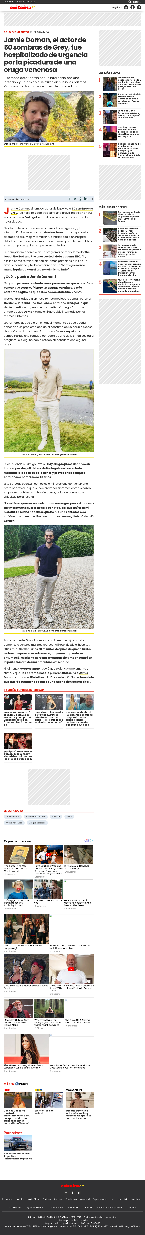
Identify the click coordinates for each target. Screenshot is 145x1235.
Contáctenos (56, 1207)
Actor (69, 816)
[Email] (91, 199)
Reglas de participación (109, 1207)
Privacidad (73, 1207)
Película (56, 816)
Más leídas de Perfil (113, 207)
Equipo (88, 1207)
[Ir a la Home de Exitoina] (23, 8)
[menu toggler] (6, 7)
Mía (126, 1199)
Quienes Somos (35, 1207)
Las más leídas (110, 73)
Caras (9, 1199)
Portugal (30, 217)
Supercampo (99, 1199)
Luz (119, 1199)
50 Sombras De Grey (35, 816)
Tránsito (131, 1207)
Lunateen (136, 1199)
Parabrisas (71, 1199)
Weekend (85, 1199)
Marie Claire (34, 1199)
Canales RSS (15, 1207)
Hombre (58, 1199)
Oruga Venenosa (14, 823)
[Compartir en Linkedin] (85, 199)
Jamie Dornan (12, 816)
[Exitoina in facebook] (132, 7)
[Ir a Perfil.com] (134, 2)
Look (112, 1199)
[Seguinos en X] (139, 7)
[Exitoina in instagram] (126, 7)
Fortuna (47, 1199)
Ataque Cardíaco (37, 823)
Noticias (20, 1199)
